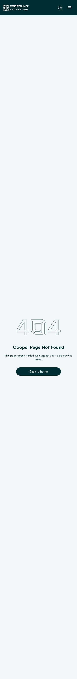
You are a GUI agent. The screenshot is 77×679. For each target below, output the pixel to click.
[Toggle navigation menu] (69, 7)
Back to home (38, 371)
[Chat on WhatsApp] (59, 7)
